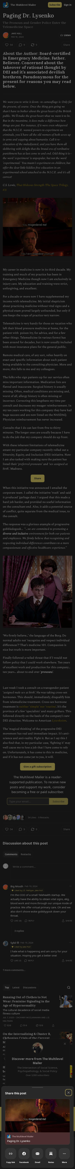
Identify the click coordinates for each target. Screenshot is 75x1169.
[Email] (37, 1153)
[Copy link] (10, 1153)
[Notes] (51, 1153)
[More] (64, 1153)
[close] (68, 1092)
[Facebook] (24, 1153)
